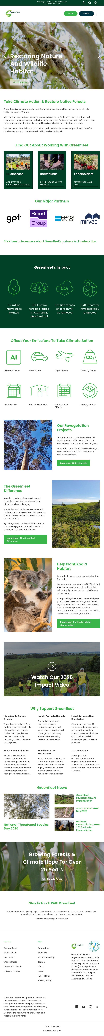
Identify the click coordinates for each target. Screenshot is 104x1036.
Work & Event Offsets (61, 406)
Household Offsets (38, 404)
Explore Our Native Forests (73, 463)
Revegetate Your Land (83, 183)
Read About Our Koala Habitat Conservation (75, 624)
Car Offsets (35, 370)
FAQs (40, 971)
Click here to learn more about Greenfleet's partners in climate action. (50, 241)
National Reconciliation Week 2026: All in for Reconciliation (88, 826)
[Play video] (52, 666)
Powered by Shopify (52, 1031)
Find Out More (20, 81)
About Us (42, 952)
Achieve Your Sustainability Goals (18, 183)
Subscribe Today (46, 957)
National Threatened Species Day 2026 (26, 826)
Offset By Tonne (88, 370)
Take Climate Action (52, 879)
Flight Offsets (61, 370)
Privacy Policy (44, 980)
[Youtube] (83, 1007)
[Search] (89, 3)
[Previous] (5, 56)
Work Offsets (10, 962)
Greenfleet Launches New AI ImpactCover (86, 797)
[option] (52, 55)
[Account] (84, 3)
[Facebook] (77, 1007)
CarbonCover (11, 404)
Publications (44, 975)
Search (41, 962)
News (40, 966)
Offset (70, 13)
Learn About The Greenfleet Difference (21, 540)
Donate (86, 13)
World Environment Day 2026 (87, 810)
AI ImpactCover (12, 370)
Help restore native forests (51, 183)
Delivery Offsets (88, 404)
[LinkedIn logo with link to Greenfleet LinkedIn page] (97, 1007)
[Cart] (95, 3)
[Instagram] (90, 1007)
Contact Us (43, 948)
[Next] (99, 56)
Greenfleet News (52, 787)
